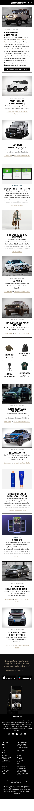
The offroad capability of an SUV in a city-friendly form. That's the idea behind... (17, 286)
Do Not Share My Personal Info (22, 774)
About (4, 768)
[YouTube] (13, 734)
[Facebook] (17, 734)
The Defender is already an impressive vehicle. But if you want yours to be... (17, 107)
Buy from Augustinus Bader (17, 511)
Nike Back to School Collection (17, 236)
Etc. (3, 752)
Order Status (6, 757)
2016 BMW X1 (17, 281)
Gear (3, 744)
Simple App (17, 540)
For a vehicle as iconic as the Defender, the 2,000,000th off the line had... (17, 151)
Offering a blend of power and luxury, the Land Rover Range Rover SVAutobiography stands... (17, 593)
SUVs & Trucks (13, 29)
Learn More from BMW (22, 291)
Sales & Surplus (22, 749)
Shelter (4, 749)
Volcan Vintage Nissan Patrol (11, 33)
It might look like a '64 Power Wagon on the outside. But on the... (17, 328)
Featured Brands (22, 747)
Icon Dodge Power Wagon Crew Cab (17, 324)
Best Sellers (21, 745)
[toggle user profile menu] (28, 3)
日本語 (18, 762)
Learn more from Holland (22, 421)
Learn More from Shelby (22, 463)
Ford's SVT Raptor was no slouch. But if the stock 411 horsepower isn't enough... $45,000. (17, 457)
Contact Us (6, 758)
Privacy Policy (22, 770)
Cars (5, 29)
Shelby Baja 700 (17, 452)
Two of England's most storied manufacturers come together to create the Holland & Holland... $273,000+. (17, 416)
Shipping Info (6, 762)
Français (20, 758)
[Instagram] (21, 734)
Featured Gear (17, 186)
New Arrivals (21, 744)
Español (19, 757)
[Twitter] (9, 734)
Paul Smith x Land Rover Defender (17, 633)
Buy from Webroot (17, 205)
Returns (5, 760)
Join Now (17, 557)
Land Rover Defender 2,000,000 (17, 146)
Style (4, 745)
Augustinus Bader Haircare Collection (17, 495)
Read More (10, 112)
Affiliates (5, 771)
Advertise (5, 770)
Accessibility (21, 771)
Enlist (4, 773)
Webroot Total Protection (17, 188)
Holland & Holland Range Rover (17, 410)
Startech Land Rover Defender (17, 102)
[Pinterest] (25, 734)
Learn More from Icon (22, 333)
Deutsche (20, 760)
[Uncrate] (17, 3)
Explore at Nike (17, 251)
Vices (4, 750)
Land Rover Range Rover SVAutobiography (17, 587)
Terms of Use (21, 768)
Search (25, 2)
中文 (18, 763)
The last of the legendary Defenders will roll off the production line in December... (17, 639)
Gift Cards (20, 750)
